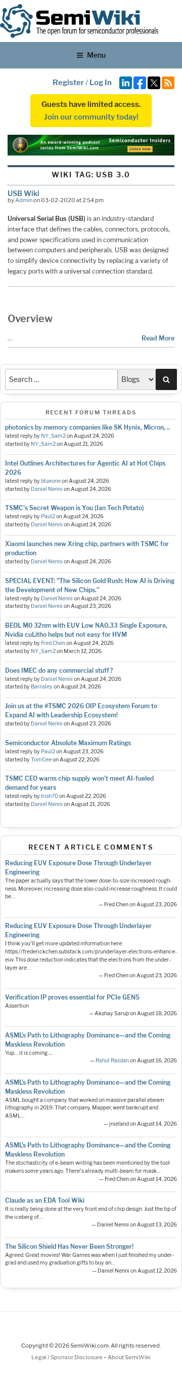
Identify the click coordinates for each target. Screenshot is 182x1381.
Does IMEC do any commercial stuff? (59, 670)
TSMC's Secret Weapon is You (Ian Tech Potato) (74, 508)
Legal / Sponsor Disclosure (67, 1357)
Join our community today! (91, 117)
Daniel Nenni (47, 489)
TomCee (41, 759)
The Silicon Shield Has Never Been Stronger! (69, 1246)
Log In (100, 82)
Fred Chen (53, 643)
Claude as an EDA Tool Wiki (44, 1200)
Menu (96, 55)
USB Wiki (23, 193)
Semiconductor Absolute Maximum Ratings (68, 743)
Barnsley (42, 686)
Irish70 (49, 796)
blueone (51, 481)
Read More (158, 338)
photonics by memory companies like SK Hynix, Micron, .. (87, 427)
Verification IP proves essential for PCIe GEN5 (72, 997)
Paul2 (48, 516)
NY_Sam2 (53, 436)
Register (68, 82)
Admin (23, 200)
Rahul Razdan (112, 1060)
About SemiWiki (129, 1357)
